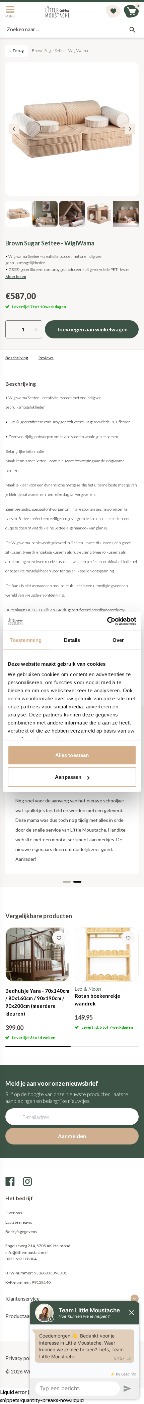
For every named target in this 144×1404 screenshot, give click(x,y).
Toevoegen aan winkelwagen (92, 329)
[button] (130, 129)
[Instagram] (27, 1181)
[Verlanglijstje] (113, 12)
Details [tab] (72, 640)
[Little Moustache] (58, 11)
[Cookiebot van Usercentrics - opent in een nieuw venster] (107, 621)
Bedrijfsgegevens (21, 1231)
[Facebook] (10, 1181)
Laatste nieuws (18, 1222)
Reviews (46, 357)
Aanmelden (72, 1136)
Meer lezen (15, 276)
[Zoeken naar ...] (132, 30)
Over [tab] (118, 640)
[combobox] (72, 29)
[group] (37, 983)
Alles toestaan (72, 755)
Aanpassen (68, 777)
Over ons (13, 1212)
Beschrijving (16, 357)
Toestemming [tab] (26, 640)
